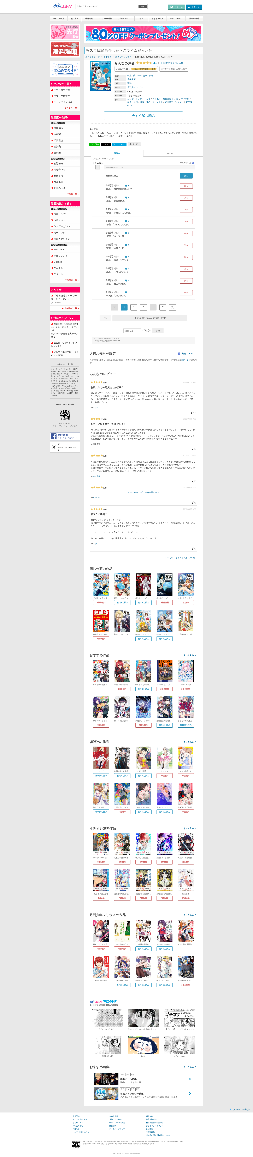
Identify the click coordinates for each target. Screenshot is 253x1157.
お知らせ (76, 1129)
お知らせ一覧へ (72, 308)
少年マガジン (61, 220)
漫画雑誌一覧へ (72, 280)
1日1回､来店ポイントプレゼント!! (64, 344)
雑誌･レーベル (176, 18)
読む (186, 176)
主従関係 (185, 99)
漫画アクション (62, 238)
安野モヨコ (59, 163)
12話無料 (186, 898)
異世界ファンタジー (174, 102)
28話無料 (165, 776)
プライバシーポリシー (155, 1126)
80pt (186, 233)
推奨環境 (112, 1126)
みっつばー (142, 75)
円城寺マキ (59, 169)
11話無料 (101, 862)
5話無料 (143, 898)
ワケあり (157, 99)
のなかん (96, 407)
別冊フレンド (61, 255)
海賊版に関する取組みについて (158, 1135)
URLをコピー (134, 144)
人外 (148, 99)
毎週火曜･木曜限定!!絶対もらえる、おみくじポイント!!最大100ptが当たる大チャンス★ (64, 330)
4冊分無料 (101, 949)
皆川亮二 (58, 146)
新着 (141, 18)
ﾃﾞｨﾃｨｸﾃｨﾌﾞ (97, 498)
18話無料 (122, 812)
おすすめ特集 (157, 18)
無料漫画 (74, 18)
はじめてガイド (79, 1123)
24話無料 (186, 776)
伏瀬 (129, 75)
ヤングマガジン (62, 226)
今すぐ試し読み (143, 115)
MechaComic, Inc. (135, 1153)
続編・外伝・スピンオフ (151, 102)
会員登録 (76, 1116)
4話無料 (101, 898)
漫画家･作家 (194, 18)
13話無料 (101, 725)
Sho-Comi (59, 249)
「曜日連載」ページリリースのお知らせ (64, 299)
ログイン (185, 360)
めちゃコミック (93, 57)
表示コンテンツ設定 (117, 1123)
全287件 (166, 63)
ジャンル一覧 (58, 18)
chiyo (95, 544)
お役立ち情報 (78, 1126)
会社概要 (149, 1129)
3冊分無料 (164, 602)
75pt (186, 245)
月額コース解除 (115, 1119)
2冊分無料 (185, 689)
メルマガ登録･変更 (80, 1119)
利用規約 (149, 1116)
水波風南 (58, 182)
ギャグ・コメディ (135, 99)
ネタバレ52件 (177, 63)
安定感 (189, 102)
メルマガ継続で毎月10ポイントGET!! (64, 354)
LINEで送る (94, 144)
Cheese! (58, 262)
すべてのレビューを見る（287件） (181, 557)
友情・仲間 (132, 102)
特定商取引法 (151, 1119)
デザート (58, 274)
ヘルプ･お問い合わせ (81, 1132)
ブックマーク (119, 144)
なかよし (58, 268)
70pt (186, 198)
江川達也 (58, 140)
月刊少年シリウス (123, 57)
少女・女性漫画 (62, 96)
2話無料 (185, 602)
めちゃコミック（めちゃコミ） (121, 1153)
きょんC (96, 476)
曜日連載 (89, 18)
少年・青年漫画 (62, 90)
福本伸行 (58, 128)
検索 (143, 6)
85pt (186, 186)
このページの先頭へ (241, 1109)
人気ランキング (124, 18)
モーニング (59, 232)
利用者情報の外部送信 (155, 1123)
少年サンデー (61, 214)
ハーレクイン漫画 (63, 102)
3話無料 (143, 862)
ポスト (107, 144)
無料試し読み (122, 602)
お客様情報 (113, 1116)
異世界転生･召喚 (170, 99)
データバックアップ (117, 1129)
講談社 (130, 83)
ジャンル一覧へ (72, 108)
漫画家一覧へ (73, 194)
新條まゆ (58, 176)
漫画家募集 (150, 1132)
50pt (186, 281)
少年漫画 (107, 57)
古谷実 (57, 134)
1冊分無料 (101, 602)
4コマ (130, 105)
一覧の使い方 (187, 163)
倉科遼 (57, 152)
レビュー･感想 (105, 18)
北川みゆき (59, 188)
